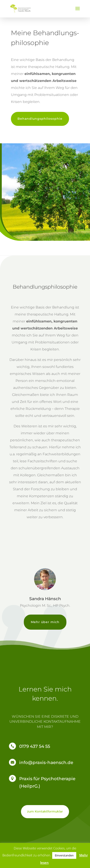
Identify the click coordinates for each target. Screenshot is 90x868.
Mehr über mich (45, 622)
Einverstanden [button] (64, 855)
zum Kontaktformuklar (45, 811)
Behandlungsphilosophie (39, 119)
